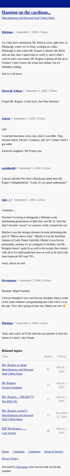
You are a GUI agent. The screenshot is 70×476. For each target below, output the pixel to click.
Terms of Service (53, 451)
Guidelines (34, 451)
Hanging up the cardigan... (26, 12)
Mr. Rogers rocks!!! (15, 410)
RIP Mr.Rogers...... (14, 428)
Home (5, 451)
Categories (19, 451)
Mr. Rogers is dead (14, 365)
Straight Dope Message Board (19, 3)
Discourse (22, 466)
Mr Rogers (9, 383)
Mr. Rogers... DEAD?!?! (18, 397)
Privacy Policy (10, 458)
